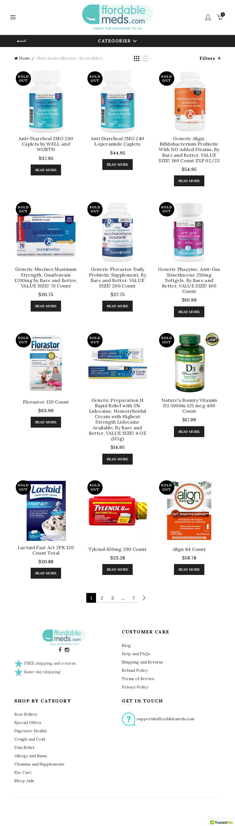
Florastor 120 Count (46, 402)
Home (24, 58)
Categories (114, 41)
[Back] (21, 41)
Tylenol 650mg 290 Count (118, 549)
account (208, 17)
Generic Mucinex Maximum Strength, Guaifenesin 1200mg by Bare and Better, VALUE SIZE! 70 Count (45, 278)
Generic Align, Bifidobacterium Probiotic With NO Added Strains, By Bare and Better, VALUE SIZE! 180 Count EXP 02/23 (189, 149)
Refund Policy (135, 670)
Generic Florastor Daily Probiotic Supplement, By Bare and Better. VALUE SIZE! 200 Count (117, 278)
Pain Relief (24, 747)
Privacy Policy (135, 687)
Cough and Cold (29, 739)
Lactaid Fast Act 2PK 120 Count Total (46, 550)
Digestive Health (30, 730)
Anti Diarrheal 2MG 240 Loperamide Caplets (117, 141)
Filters (207, 58)
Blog (126, 645)
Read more (45, 170)
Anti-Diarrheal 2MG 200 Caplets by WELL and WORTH (46, 144)
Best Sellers (25, 714)
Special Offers (27, 722)
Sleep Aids (24, 780)
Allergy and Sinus (30, 755)
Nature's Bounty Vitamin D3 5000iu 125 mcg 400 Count (189, 406)
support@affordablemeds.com (165, 718)
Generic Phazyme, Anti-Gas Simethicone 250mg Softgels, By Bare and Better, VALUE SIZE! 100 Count (189, 280)
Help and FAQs (136, 653)
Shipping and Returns (142, 662)
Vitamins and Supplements (39, 764)
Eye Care (23, 772)
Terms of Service (138, 678)
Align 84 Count (189, 549)
